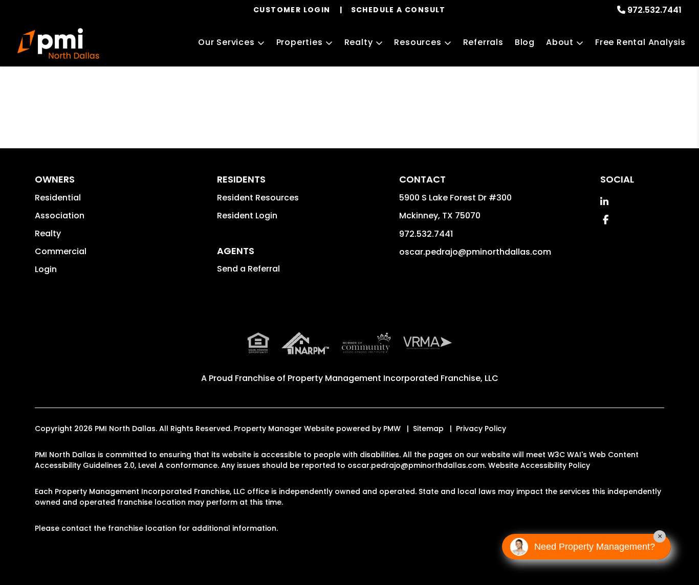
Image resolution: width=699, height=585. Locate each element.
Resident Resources (258, 198)
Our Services (226, 42)
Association (59, 215)
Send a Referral (248, 269)
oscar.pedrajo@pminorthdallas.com (475, 252)
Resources (417, 42)
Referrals (483, 42)
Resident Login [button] (247, 215)
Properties (299, 42)
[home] (58, 43)
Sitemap (428, 428)
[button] (604, 202)
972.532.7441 (654, 10)
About (560, 42)
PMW (392, 428)
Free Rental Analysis (640, 42)
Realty (358, 42)
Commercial (60, 251)
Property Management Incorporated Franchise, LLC (393, 378)
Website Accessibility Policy (539, 465)
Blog (525, 42)
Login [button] (46, 269)
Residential (58, 198)
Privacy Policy (481, 428)
